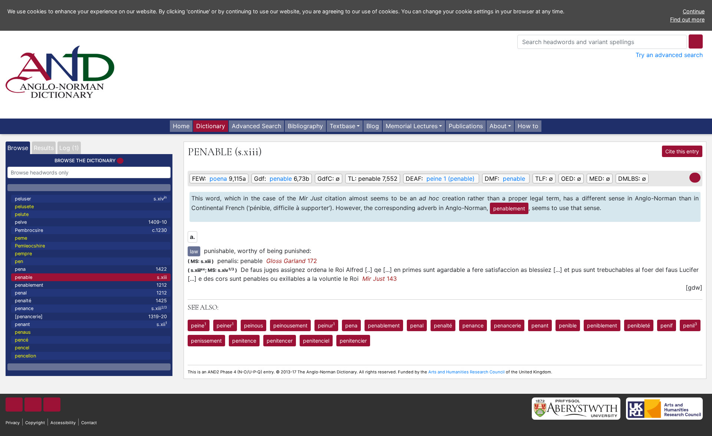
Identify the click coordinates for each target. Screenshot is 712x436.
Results (44, 148)
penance (91, 308)
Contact (89, 422)
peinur (326, 325)
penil (690, 325)
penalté (91, 300)
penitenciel (316, 340)
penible (568, 325)
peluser (91, 198)
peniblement (602, 325)
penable (91, 277)
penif (666, 325)
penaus (23, 332)
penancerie (507, 325)
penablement (91, 285)
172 (291, 260)
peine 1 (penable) (450, 178)
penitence (244, 340)
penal (91, 293)
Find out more (687, 19)
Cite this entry (682, 151)
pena (91, 269)
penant (91, 324)
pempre (23, 253)
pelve (91, 222)
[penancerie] (91, 316)
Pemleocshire (30, 246)
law (194, 251)
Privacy (13, 422)
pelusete (24, 206)
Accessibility (63, 422)
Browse (17, 148)
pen (19, 261)
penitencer (280, 340)
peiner (225, 325)
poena (218, 178)
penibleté (638, 325)
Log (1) (69, 148)
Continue (694, 11)
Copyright (35, 422)
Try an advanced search (669, 55)
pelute (22, 214)
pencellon (25, 356)
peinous (253, 325)
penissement (206, 340)
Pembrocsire (91, 230)
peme (21, 238)
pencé (21, 340)
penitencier (353, 340)
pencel (22, 347)
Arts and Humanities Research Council (466, 372)
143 (379, 278)
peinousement (290, 325)
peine (198, 325)
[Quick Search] (696, 41)
